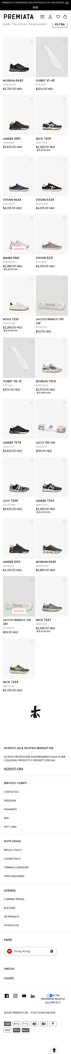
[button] (32, 40)
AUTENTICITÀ (11, 925)
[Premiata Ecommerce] (19, 18)
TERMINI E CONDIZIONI (16, 867)
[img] (6, 999)
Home (6, 24)
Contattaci (11, 792)
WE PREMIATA (11, 916)
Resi (6, 818)
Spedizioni (10, 800)
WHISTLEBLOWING (14, 876)
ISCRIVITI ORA (13, 769)
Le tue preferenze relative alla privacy (53, 999)
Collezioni (19, 24)
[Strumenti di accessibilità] (54, 1050)
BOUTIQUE (9, 908)
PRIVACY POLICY (13, 850)
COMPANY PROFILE (14, 899)
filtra (60, 24)
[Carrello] (65, 17)
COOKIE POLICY (12, 858)
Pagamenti (10, 809)
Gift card (10, 826)
